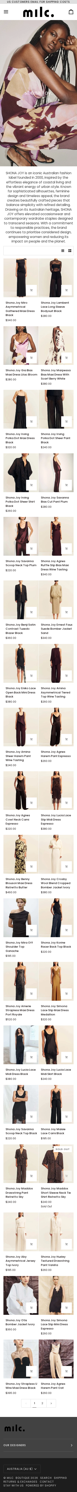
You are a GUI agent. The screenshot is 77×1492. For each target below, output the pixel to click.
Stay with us (13, 1485)
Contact (47, 1481)
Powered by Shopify (41, 1485)
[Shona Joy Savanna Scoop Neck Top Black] (20, 1104)
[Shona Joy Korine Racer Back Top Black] (56, 917)
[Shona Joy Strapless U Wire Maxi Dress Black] (20, 1359)
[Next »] (51, 1403)
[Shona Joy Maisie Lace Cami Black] (56, 1104)
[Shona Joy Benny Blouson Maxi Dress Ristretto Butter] (20, 854)
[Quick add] (31, 290)
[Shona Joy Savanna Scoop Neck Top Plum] (20, 536)
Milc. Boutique (18, 1478)
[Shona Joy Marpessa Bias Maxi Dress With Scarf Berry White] (56, 345)
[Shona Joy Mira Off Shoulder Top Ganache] (20, 917)
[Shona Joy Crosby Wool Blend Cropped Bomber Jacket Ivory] (56, 854)
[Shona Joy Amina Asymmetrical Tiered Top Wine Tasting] (56, 663)
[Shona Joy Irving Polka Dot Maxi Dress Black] (20, 409)
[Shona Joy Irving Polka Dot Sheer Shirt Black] (20, 472)
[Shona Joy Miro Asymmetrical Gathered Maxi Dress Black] (20, 277)
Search (46, 1478)
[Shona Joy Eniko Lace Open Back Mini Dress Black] (20, 663)
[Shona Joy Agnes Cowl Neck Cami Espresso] (20, 790)
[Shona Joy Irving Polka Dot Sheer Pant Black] (56, 409)
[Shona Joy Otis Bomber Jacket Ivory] (20, 1295)
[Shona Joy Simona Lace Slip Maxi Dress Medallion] (56, 981)
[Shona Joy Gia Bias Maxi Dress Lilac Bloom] (20, 345)
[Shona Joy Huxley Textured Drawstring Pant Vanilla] (56, 1231)
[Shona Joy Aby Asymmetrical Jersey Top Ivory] (20, 1231)
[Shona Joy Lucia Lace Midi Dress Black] (20, 1044)
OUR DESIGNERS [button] (14, 1445)
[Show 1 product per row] (62, 250)
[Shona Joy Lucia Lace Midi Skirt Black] (56, 1044)
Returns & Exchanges (20, 1481)
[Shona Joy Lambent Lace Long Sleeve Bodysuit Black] (56, 277)
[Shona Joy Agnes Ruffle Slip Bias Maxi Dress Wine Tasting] (56, 536)
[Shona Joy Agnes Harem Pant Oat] (56, 1359)
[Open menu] (9, 12)
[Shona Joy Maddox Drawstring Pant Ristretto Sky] (20, 1163)
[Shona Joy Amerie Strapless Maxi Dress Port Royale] (20, 981)
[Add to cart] (31, 930)
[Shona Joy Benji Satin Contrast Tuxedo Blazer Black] (20, 599)
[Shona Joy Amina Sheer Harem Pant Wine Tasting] (20, 727)
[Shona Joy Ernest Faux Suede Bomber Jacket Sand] (56, 599)
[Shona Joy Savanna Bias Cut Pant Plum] (56, 472)
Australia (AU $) (20, 1469)
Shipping (60, 1478)
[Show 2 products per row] (69, 250)
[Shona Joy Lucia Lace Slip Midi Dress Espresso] (56, 790)
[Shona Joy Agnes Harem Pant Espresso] (56, 727)
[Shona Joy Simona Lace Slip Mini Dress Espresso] (56, 1295)
